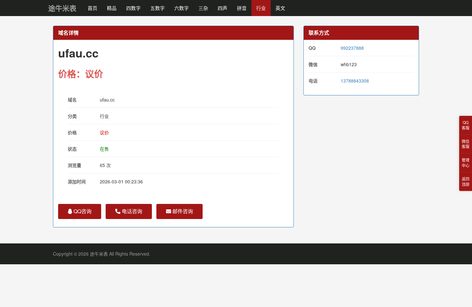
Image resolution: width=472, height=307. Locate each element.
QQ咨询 (82, 211)
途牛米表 (62, 8)
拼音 (242, 7)
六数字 (181, 7)
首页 (92, 7)
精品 (112, 7)
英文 (280, 7)
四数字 (133, 7)
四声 (222, 7)
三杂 (203, 7)
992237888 (352, 48)
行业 (261, 7)
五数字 (157, 7)
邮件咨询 (182, 211)
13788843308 (355, 80)
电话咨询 (131, 211)
